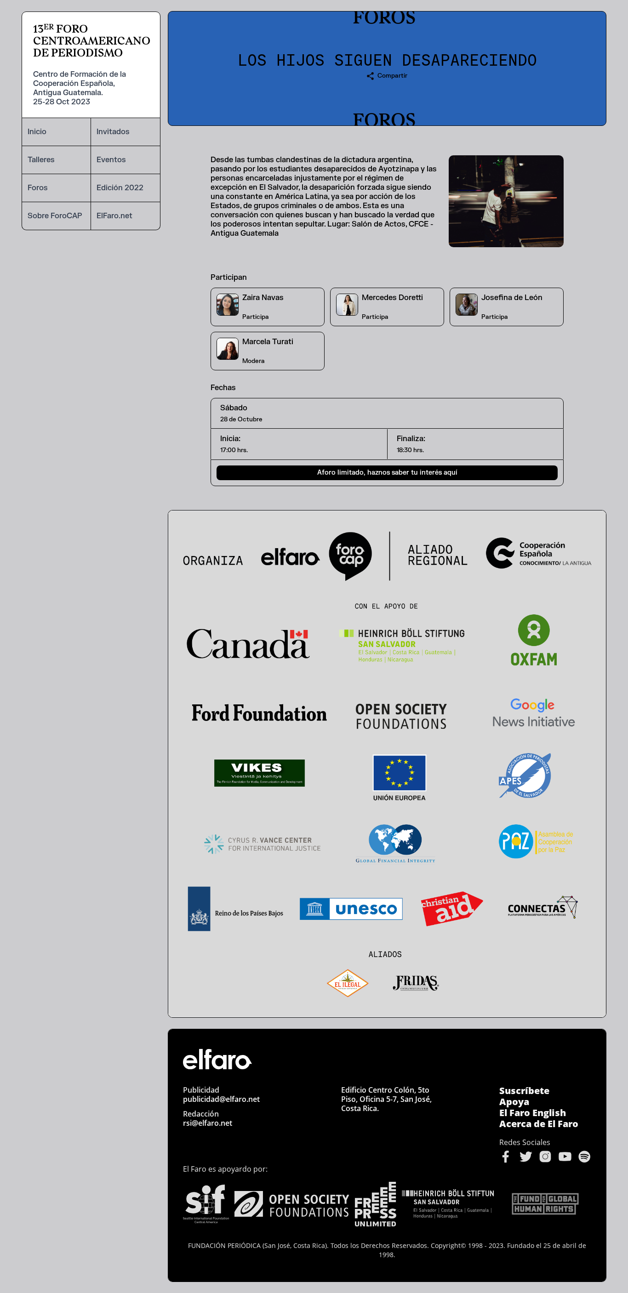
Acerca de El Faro (538, 1123)
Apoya (514, 1101)
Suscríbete (524, 1090)
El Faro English (532, 1112)
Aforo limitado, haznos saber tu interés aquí (387, 472)
